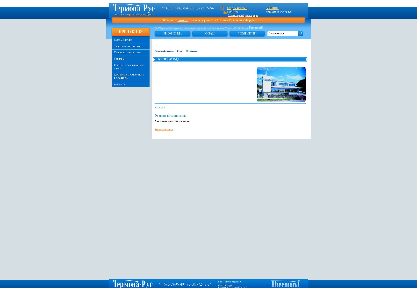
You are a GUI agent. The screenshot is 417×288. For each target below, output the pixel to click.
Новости (183, 20)
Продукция (131, 32)
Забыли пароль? (236, 15)
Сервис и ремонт (203, 20)
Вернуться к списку (164, 129)
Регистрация (251, 15)
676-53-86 (173, 8)
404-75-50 (189, 8)
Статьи (221, 20)
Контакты (235, 20)
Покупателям (247, 33)
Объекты (168, 20)
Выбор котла (172, 33)
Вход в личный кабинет (237, 10)
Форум (249, 20)
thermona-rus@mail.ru (232, 282)
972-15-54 (206, 8)
